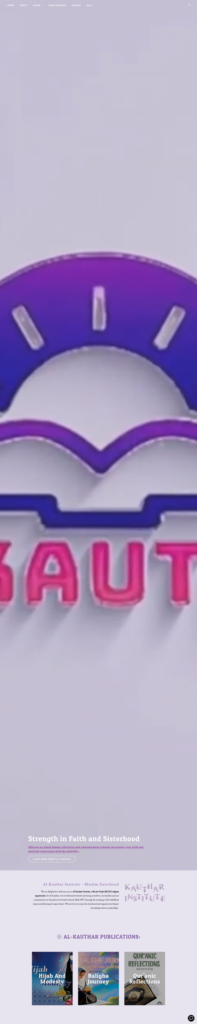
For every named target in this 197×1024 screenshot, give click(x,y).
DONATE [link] (76, 5)
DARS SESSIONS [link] (57, 5)
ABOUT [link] (23, 5)
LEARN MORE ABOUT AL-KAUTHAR (52, 859)
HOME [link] (11, 5)
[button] (37, 5)
